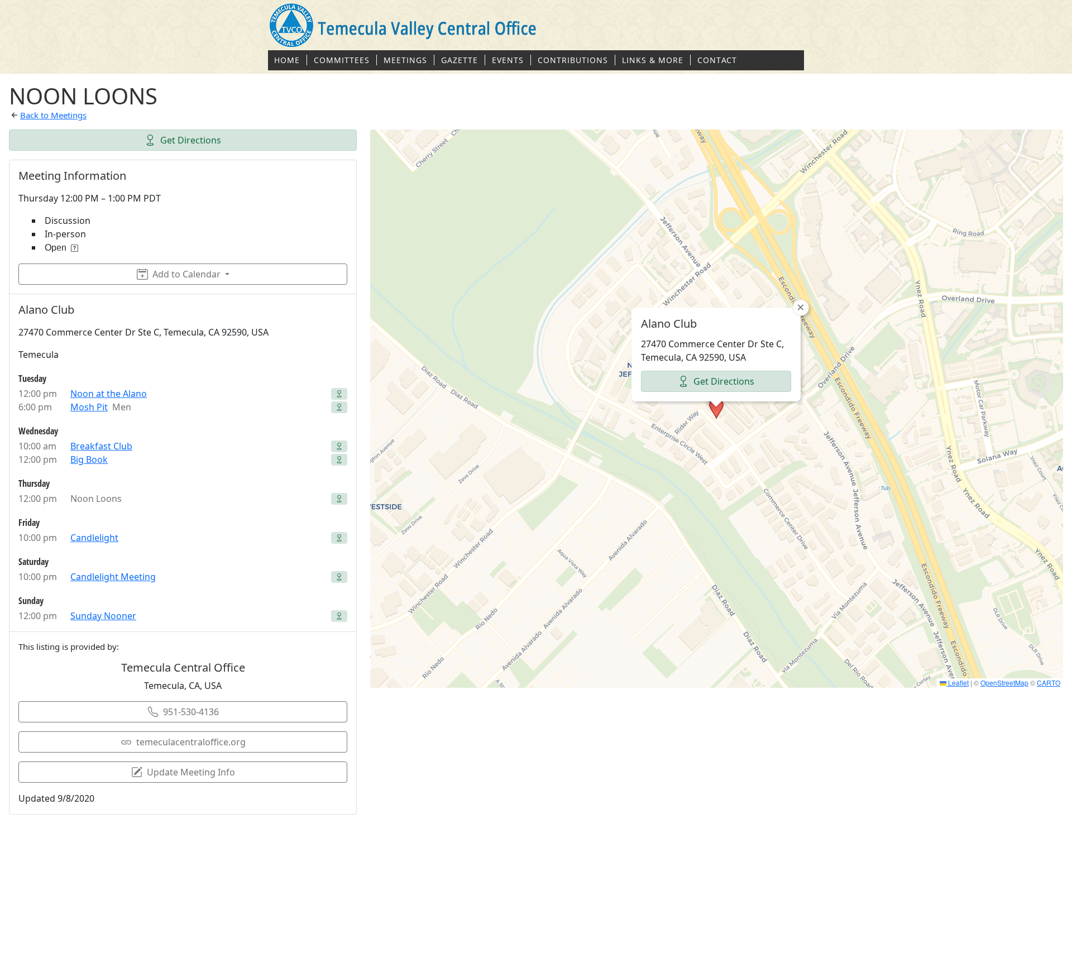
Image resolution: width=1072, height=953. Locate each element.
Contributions (573, 60)
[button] (716, 408)
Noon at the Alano (108, 393)
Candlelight (94, 537)
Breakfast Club (101, 446)
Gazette (459, 60)
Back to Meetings (53, 115)
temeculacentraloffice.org (191, 742)
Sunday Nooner (103, 616)
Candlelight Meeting (113, 577)
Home (287, 60)
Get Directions (190, 140)
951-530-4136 (191, 712)
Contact (717, 60)
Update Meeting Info (191, 772)
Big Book (89, 459)
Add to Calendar (186, 274)
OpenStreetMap (1004, 682)
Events (508, 60)
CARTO (1048, 682)
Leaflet (957, 682)
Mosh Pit (89, 407)
